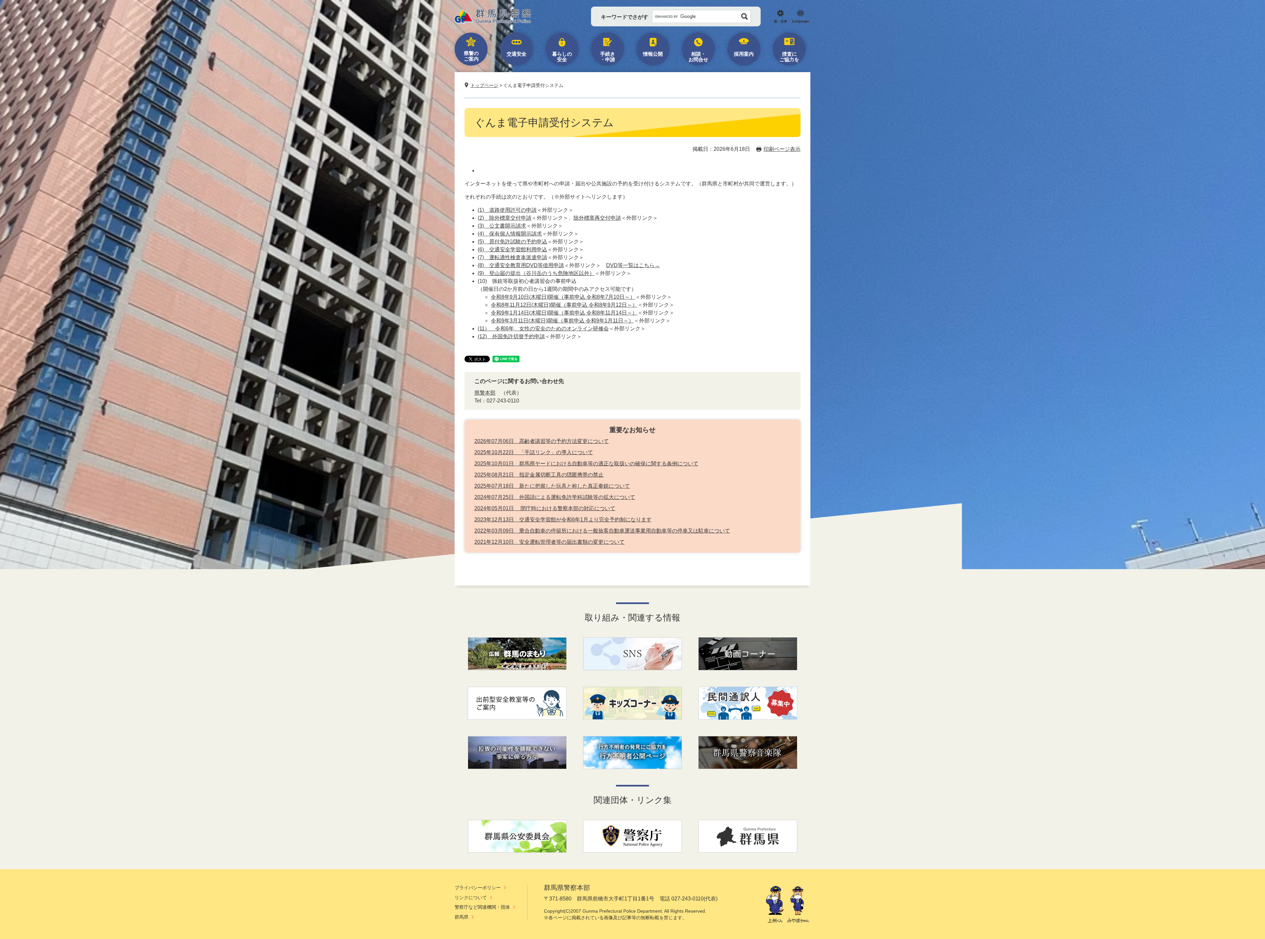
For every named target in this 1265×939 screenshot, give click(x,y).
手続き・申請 (607, 56)
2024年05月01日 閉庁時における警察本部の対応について (544, 508)
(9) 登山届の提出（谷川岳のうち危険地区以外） (536, 273)
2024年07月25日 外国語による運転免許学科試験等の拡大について (554, 497)
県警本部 (484, 393)
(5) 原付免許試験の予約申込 (512, 241)
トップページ (484, 85)
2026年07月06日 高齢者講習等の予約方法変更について (541, 441)
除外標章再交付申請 (597, 218)
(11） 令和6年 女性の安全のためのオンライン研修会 (543, 328)
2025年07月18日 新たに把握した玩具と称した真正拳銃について (552, 486)
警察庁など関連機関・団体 (482, 907)
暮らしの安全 (562, 56)
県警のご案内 (471, 56)
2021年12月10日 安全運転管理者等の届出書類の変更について (549, 542)
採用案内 (744, 54)
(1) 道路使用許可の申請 (507, 210)
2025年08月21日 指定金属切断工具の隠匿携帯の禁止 (539, 475)
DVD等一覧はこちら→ (633, 265)
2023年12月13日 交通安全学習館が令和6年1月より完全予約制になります (563, 519)
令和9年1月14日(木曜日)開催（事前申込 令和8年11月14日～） (564, 313)
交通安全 (516, 54)
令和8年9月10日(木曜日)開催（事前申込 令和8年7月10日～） (563, 297)
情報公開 (653, 54)
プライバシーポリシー (478, 887)
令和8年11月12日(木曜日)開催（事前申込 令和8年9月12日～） (564, 305)
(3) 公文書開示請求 (502, 226)
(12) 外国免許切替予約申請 (511, 336)
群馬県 (461, 917)
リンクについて (471, 897)
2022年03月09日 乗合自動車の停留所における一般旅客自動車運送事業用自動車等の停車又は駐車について (602, 531)
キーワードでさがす (624, 17)
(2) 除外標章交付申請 (504, 218)
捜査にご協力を (789, 56)
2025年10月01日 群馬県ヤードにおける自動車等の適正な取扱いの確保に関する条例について (586, 463)
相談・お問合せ (698, 56)
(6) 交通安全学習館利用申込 (512, 249)
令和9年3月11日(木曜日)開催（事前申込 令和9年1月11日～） (562, 320)
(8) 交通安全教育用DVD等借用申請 (521, 265)
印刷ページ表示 (782, 149)
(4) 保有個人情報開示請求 (510, 233)
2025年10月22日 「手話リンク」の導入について (533, 452)
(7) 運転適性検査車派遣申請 (512, 257)
